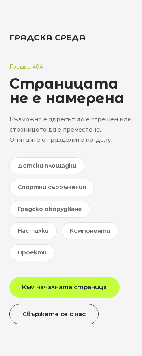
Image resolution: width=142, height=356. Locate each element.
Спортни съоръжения (52, 187)
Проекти (32, 252)
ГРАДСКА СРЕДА (47, 37)
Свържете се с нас (54, 314)
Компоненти (90, 230)
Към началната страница (64, 287)
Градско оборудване (50, 209)
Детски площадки (47, 165)
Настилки (33, 230)
